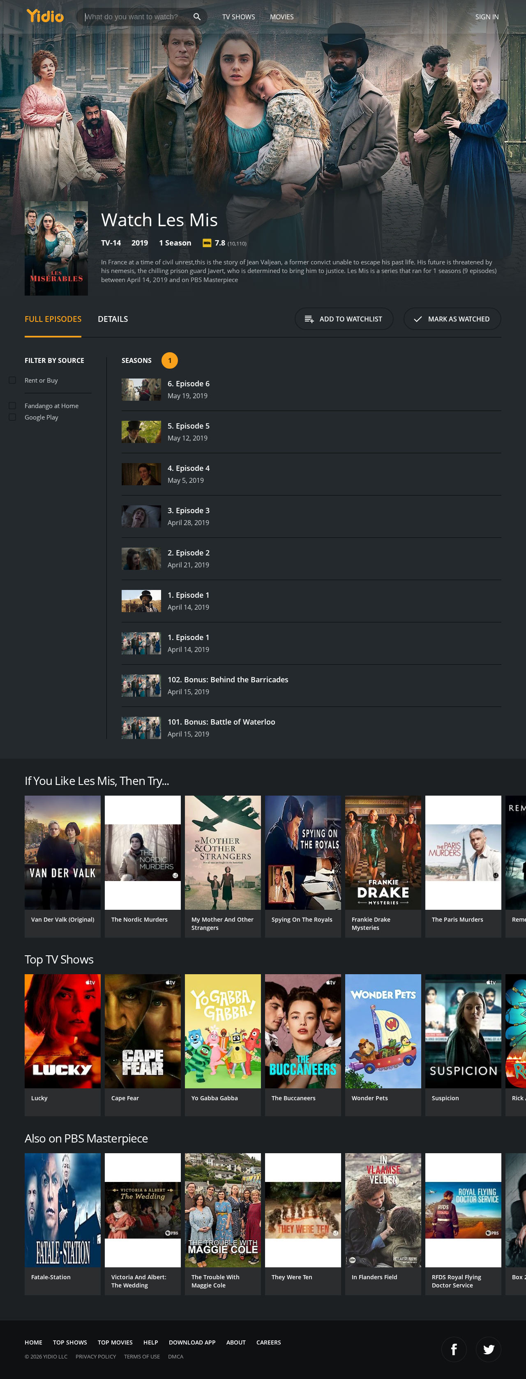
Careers (268, 1342)
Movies (282, 16)
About (236, 1342)
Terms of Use (142, 1356)
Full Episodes (53, 318)
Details (113, 318)
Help (150, 1342)
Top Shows (70, 1342)
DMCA (175, 1356)
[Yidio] (45, 18)
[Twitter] (488, 1349)
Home (33, 1342)
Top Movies (115, 1342)
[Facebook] (454, 1349)
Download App (192, 1342)
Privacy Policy (96, 1356)
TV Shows (238, 16)
